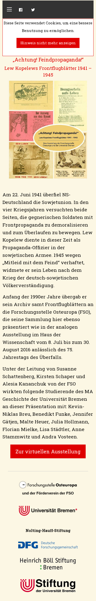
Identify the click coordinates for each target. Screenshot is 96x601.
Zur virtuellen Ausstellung (48, 451)
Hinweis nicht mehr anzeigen (48, 43)
